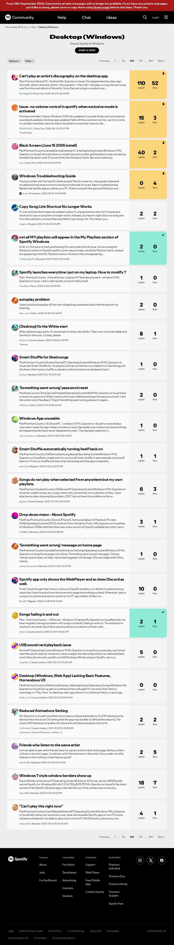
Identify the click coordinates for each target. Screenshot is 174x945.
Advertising (69, 880)
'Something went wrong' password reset (53, 387)
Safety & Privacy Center (31, 930)
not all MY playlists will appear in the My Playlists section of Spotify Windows (68, 239)
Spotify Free (116, 903)
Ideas (111, 17)
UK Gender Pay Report (63, 938)
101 (140, 61)
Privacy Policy (55, 930)
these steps (102, 7)
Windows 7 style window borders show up (55, 775)
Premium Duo (117, 876)
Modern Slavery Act (18, 938)
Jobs (42, 872)
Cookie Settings (76, 930)
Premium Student (114, 893)
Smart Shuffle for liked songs (43, 357)
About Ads (95, 930)
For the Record (48, 880)
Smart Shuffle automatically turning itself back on (61, 449)
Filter (28, 61)
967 (151, 61)
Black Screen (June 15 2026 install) (48, 145)
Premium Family (118, 884)
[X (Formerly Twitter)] (151, 860)
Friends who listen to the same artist (49, 745)
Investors (67, 888)
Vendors (67, 896)
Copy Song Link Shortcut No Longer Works (55, 206)
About (43, 864)
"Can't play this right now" (41, 806)
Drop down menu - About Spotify (47, 514)
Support (90, 864)
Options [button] (13, 61)
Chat (86, 17)
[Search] (145, 17)
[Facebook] (162, 860)
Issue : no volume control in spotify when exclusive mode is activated (68, 108)
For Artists (68, 864)
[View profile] (15, 77)
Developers (69, 872)
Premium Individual (114, 866)
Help (61, 17)
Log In (155, 17)
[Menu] (166, 17)
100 (132, 61)
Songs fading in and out (39, 614)
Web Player (92, 872)
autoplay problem (34, 299)
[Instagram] (140, 860)
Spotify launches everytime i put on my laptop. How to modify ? (72, 272)
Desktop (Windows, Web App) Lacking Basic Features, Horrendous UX (64, 677)
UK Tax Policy (40, 938)
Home (24, 27)
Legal (11, 930)
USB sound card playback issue (45, 645)
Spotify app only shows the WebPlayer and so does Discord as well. (71, 581)
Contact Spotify (94, 892)
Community (23, 17)
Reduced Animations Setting (43, 710)
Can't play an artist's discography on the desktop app (63, 76)
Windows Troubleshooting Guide (47, 176)
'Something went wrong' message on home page (60, 545)
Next (160, 61)
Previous (105, 61)
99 (123, 61)
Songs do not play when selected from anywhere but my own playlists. (70, 481)
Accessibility (113, 930)
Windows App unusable (39, 418)
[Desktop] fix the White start (43, 326)
